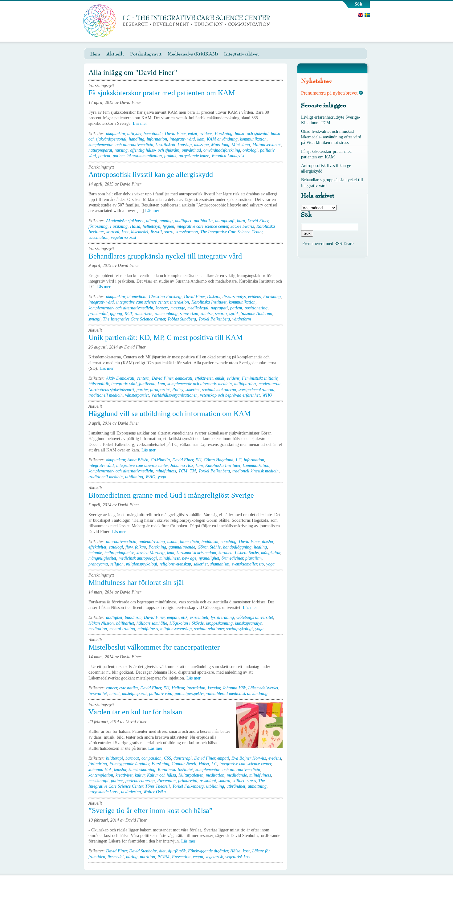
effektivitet (204, 378)
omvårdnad (191, 150)
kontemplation (100, 775)
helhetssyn (151, 226)
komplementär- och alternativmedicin (120, 144)
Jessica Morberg (151, 552)
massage (201, 144)
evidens (206, 133)
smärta (221, 313)
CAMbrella (160, 460)
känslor (120, 769)
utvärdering (131, 792)
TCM (182, 471)
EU (198, 460)
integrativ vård (182, 139)
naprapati (219, 308)
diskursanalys (234, 296)
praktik (170, 155)
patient (104, 155)
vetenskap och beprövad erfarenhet (230, 395)
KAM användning (222, 139)
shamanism (219, 564)
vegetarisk (214, 857)
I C (238, 460)
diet (162, 851)
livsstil (156, 232)
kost (125, 232)
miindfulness (260, 775)
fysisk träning (222, 617)
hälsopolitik (98, 384)
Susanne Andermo (256, 313)
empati (173, 617)
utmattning (257, 786)
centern (143, 378)
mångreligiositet (102, 558)
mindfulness (166, 471)
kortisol (112, 232)
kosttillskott (165, 144)
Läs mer (140, 123)
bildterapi (114, 758)
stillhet (238, 780)
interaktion (179, 302)
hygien (168, 226)
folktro (140, 547)
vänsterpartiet (137, 395)
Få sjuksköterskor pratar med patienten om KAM (161, 93)
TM (193, 471)
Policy (177, 389)
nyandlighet (209, 558)
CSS (167, 758)
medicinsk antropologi (138, 558)
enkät (192, 133)
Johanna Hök (181, 465)
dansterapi (182, 758)
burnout (132, 758)
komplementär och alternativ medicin (199, 384)
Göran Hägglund (218, 460)
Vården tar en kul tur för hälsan (135, 712)
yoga (162, 477)
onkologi (250, 150)
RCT (128, 313)
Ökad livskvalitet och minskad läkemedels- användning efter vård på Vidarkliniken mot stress (331, 137)
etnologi (116, 547)
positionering (256, 308)
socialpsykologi (239, 628)
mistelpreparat (134, 693)
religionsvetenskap (175, 564)
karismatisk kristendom (196, 552)
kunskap (185, 144)
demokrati (183, 378)
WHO (267, 395)
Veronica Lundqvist (227, 155)
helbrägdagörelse (119, 552)
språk (234, 313)
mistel (114, 693)
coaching (228, 541)
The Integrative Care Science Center (231, 232)
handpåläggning (237, 547)
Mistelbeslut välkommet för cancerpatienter (154, 647)
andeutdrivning (152, 541)
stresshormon (187, 232)
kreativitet (124, 775)
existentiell (199, 617)
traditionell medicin (105, 395)
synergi (94, 319)
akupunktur (115, 133)
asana (172, 541)
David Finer (175, 133)
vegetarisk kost (123, 237)
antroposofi (225, 220)
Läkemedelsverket (263, 688)
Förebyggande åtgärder (129, 763)
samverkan (189, 313)
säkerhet (193, 389)
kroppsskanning (219, 623)
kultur (140, 775)
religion (117, 564)
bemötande (153, 133)
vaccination (98, 237)
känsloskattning (142, 769)
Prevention (166, 780)
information (157, 139)
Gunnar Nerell (184, 763)
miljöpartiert (245, 384)
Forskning (223, 133)
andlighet (183, 220)
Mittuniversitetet (266, 144)
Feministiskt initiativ (259, 378)
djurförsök (177, 851)
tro (261, 564)
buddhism (210, 541)
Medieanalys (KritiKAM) (193, 53)
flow (129, 547)
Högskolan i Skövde (186, 623)
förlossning (98, 226)
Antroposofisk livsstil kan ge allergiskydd (150, 174)
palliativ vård (160, 693)
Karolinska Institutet (208, 302)
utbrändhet (235, 786)
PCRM (163, 857)
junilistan (147, 384)
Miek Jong (241, 144)
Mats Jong (220, 144)
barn (241, 220)
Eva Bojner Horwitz (248, 758)
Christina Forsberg (165, 296)
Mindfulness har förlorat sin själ (136, 582)
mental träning (122, 628)
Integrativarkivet (241, 53)
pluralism (253, 558)
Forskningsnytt (145, 53)
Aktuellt (115, 53)
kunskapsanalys (248, 623)
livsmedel (116, 857)
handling (136, 139)
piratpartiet (160, 389)
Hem (95, 53)
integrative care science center (202, 226)
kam (200, 139)
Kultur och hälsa (161, 775)
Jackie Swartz (242, 226)
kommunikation (253, 139)
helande (95, 552)
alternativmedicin (121, 541)
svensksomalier (244, 564)
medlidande (237, 775)
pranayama (98, 564)
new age (189, 558)
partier (142, 389)
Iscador (214, 688)
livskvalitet (97, 693)
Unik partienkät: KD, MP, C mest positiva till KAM (165, 337)
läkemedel (139, 232)
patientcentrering (140, 780)
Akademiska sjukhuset (125, 220)
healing (260, 547)
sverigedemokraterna (256, 389)
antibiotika (203, 220)
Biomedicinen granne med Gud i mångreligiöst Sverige (171, 495)
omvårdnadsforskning (221, 150)
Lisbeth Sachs (247, 552)
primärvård (98, 313)
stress (168, 232)
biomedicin (136, 296)
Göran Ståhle (209, 547)
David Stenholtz (143, 851)
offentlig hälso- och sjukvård (154, 150)
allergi (151, 220)
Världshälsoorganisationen (174, 395)
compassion (151, 758)
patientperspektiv (189, 693)
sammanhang (166, 313)
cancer (111, 688)
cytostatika (128, 688)
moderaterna (269, 384)
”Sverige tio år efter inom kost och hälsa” (150, 810)
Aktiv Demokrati (120, 378)
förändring (97, 763)
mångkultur (270, 552)
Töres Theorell (157, 786)
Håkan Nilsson (101, 623)
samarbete (143, 313)
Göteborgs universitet (254, 617)
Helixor (178, 688)
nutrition (147, 857)
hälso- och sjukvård (251, 133)
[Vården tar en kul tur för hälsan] (259, 725)
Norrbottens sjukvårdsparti (111, 389)
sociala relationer (209, 628)
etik (184, 617)
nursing (121, 150)
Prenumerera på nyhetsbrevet (329, 93)
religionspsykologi (141, 564)
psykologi (208, 780)
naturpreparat (100, 150)
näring (131, 857)
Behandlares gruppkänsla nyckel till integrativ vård (165, 256)
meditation (97, 628)
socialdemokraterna (219, 389)
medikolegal (197, 308)
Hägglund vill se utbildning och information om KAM (169, 414)
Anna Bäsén (137, 460)
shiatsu (207, 313)
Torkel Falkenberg (214, 319)
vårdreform (241, 319)
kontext (162, 308)
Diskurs (213, 296)
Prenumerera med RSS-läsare (327, 243)
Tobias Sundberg (181, 319)
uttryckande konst (194, 155)
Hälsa (135, 226)
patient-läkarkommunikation (137, 155)
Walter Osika (154, 792)
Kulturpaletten (190, 775)
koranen (225, 552)
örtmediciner (232, 558)
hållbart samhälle (152, 623)
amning (166, 220)
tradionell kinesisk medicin (255, 471)
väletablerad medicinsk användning (236, 693)
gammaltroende (182, 547)
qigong (116, 313)
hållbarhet (125, 623)
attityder (134, 133)
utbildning (134, 477)
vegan (198, 857)
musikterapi (98, 780)
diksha (267, 541)
